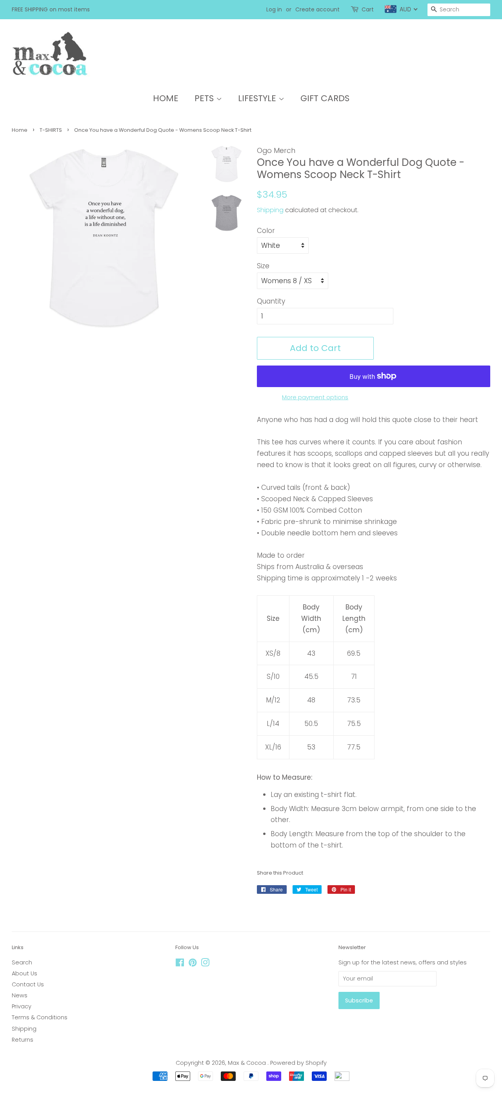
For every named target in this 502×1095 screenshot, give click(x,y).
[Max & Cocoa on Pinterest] (192, 964)
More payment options (315, 397)
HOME (165, 98)
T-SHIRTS (51, 130)
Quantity (271, 301)
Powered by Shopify (298, 1063)
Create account (317, 9)
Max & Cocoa (247, 1063)
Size (263, 266)
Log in (274, 9)
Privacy (21, 1006)
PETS (205, 98)
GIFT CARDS (324, 98)
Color (266, 230)
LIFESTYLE (258, 98)
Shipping (270, 210)
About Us (24, 973)
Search (22, 962)
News (19, 995)
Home (19, 130)
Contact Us (28, 984)
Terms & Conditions (39, 1017)
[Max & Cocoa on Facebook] (179, 964)
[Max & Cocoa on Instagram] (205, 964)
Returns (22, 1040)
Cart (368, 9)
